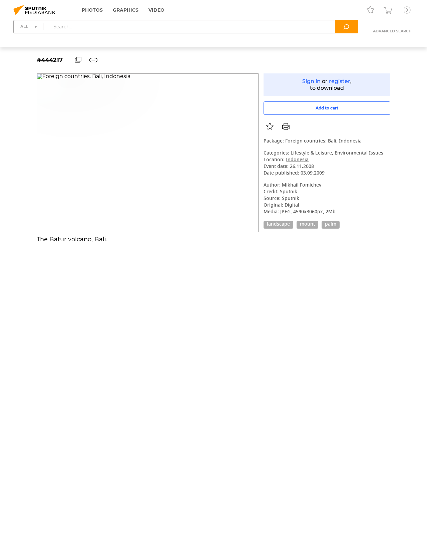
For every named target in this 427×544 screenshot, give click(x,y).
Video (156, 10)
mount (307, 224)
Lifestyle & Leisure (311, 153)
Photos (92, 10)
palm (330, 224)
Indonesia (297, 160)
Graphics (125, 10)
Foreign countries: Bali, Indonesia (323, 141)
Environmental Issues (359, 153)
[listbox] (270, 126)
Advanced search (392, 31)
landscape (278, 224)
